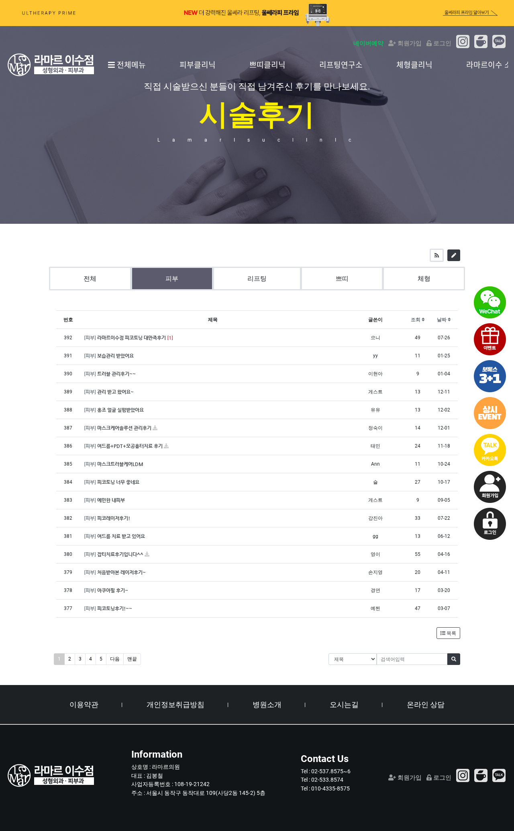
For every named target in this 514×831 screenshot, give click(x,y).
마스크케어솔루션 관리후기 (125, 428)
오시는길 (344, 704)
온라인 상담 (426, 704)
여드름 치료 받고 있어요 (121, 536)
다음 (115, 659)
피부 (171, 278)
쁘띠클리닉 (267, 64)
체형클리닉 (414, 64)
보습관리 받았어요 (115, 356)
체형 (424, 278)
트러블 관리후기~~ (116, 374)
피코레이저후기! (113, 518)
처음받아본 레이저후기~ (121, 572)
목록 (450, 633)
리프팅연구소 (341, 64)
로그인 (441, 43)
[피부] (90, 338)
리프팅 (257, 278)
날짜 (442, 319)
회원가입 (409, 43)
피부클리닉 (197, 64)
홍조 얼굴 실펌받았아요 (120, 410)
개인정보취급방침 (175, 704)
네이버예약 (368, 43)
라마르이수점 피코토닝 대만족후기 (132, 338)
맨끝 (132, 659)
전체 (90, 278)
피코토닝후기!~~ (114, 608)
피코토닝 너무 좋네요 (118, 482)
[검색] (453, 659)
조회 (416, 319)
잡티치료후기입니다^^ (121, 554)
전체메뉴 (130, 64)
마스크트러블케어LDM (120, 464)
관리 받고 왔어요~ (115, 392)
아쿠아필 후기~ (112, 590)
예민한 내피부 (111, 500)
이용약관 (83, 704)
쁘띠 (342, 278)
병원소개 (267, 704)
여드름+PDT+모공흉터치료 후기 (130, 446)
